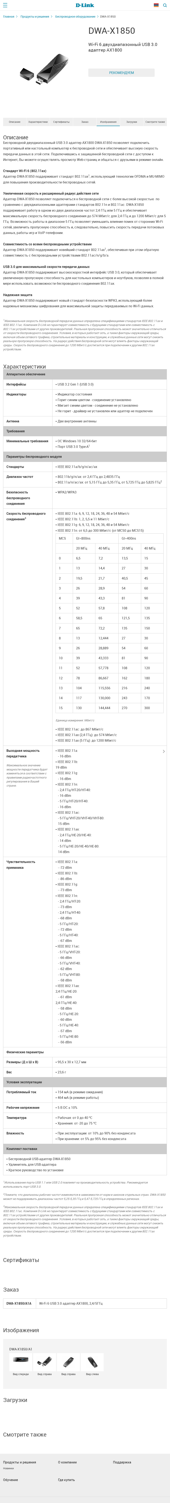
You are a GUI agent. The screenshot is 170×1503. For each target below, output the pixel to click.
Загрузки (131, 121)
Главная (8, 16)
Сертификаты (61, 121)
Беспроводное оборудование (75, 16)
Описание (14, 121)
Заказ (84, 121)
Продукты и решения (35, 16)
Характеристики (38, 121)
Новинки (8, 1468)
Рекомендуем (121, 72)
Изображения (108, 121)
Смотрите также (155, 121)
